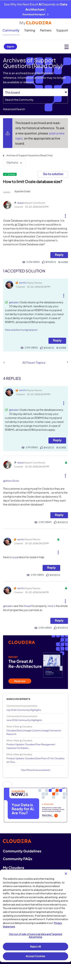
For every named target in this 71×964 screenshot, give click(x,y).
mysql (14, 557)
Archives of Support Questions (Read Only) (29, 155)
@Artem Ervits (11, 480)
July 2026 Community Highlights (23, 710)
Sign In (10, 46)
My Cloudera (13, 867)
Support (62, 30)
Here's (51, 605)
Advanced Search (14, 109)
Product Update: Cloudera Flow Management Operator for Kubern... (30, 746)
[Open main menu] (66, 47)
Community (11, 30)
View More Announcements (35, 770)
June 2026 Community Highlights (24, 720)
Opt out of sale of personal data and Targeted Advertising (35, 936)
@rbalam (14, 302)
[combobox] (35, 100)
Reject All (35, 946)
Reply (59, 255)
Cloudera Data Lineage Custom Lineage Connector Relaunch (33, 732)
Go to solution (53, 174)
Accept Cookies (35, 956)
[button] (65, 214)
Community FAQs (17, 859)
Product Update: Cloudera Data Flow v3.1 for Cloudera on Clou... (35, 760)
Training (29, 30)
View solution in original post (21, 329)
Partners (45, 30)
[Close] (66, 874)
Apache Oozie (22, 191)
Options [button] (12, 162)
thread (27, 605)
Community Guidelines (22, 851)
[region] (35, 916)
